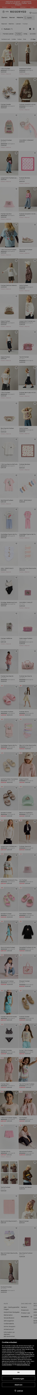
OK (18, 1372)
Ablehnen (18, 1385)
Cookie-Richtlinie (7, 1364)
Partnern (21, 1352)
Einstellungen (18, 1379)
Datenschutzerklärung (23, 1364)
